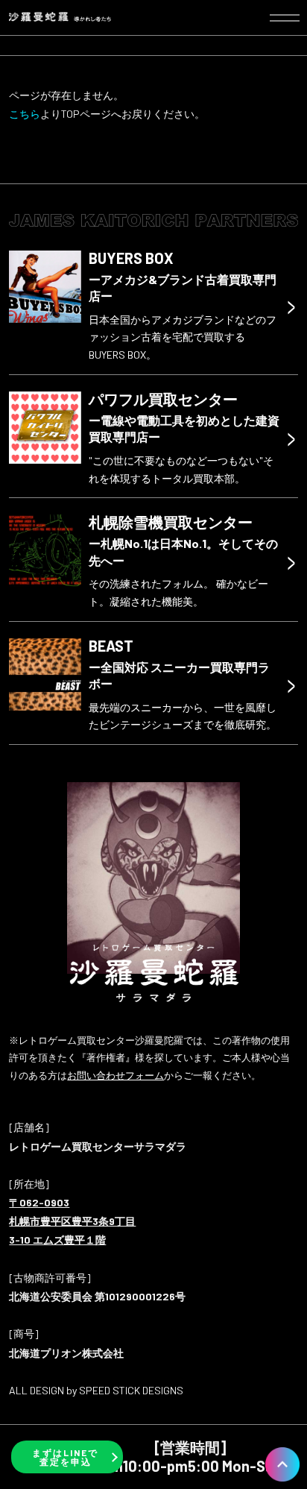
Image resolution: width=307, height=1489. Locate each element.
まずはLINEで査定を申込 (65, 1457)
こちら (24, 113)
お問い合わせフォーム (115, 1075)
